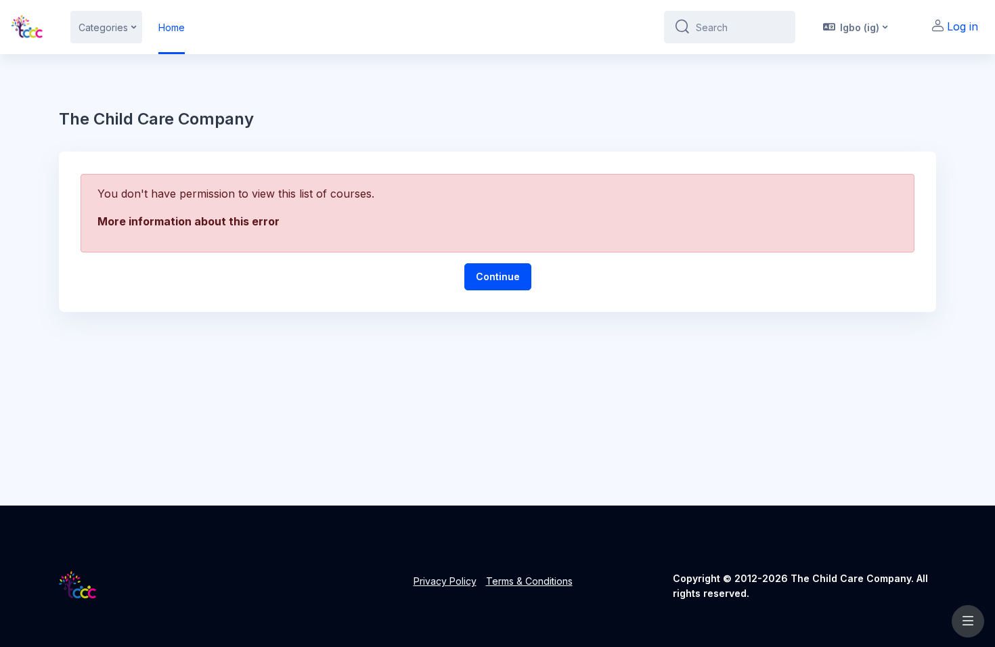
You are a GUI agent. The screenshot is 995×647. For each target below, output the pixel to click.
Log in (962, 26)
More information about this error (188, 221)
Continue (498, 276)
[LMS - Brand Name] (27, 27)
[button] (855, 27)
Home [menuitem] (171, 27)
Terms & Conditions (529, 581)
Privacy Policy (445, 581)
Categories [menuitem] (103, 27)
